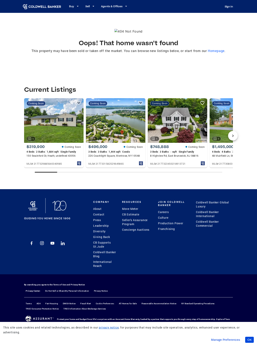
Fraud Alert (85, 303)
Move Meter (130, 209)
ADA (39, 303)
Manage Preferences (225, 340)
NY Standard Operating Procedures (198, 303)
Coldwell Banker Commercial (207, 224)
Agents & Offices (111, 6)
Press (97, 220)
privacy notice (109, 327)
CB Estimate (130, 214)
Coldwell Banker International (207, 214)
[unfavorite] (79, 103)
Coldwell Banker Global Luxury (212, 204)
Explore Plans (223, 319)
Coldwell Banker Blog (104, 254)
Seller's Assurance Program (135, 222)
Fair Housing (51, 303)
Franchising (166, 229)
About (97, 209)
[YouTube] (52, 243)
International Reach (102, 264)
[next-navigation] (233, 136)
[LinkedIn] (62, 243)
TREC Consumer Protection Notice (42, 308)
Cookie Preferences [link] (105, 303)
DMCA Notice (69, 303)
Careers (163, 212)
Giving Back (101, 237)
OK (249, 340)
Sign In (229, 6)
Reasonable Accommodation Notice (159, 303)
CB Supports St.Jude (102, 244)
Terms (29, 303)
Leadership (101, 226)
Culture (163, 217)
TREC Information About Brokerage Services (84, 308)
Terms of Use (59, 284)
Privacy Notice (78, 284)
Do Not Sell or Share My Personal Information (67, 291)
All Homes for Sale (128, 303)
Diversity (99, 231)
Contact (98, 214)
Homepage (216, 51)
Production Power (170, 223)
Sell (87, 6)
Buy (71, 6)
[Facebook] (31, 243)
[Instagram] (42, 243)
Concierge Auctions (135, 230)
